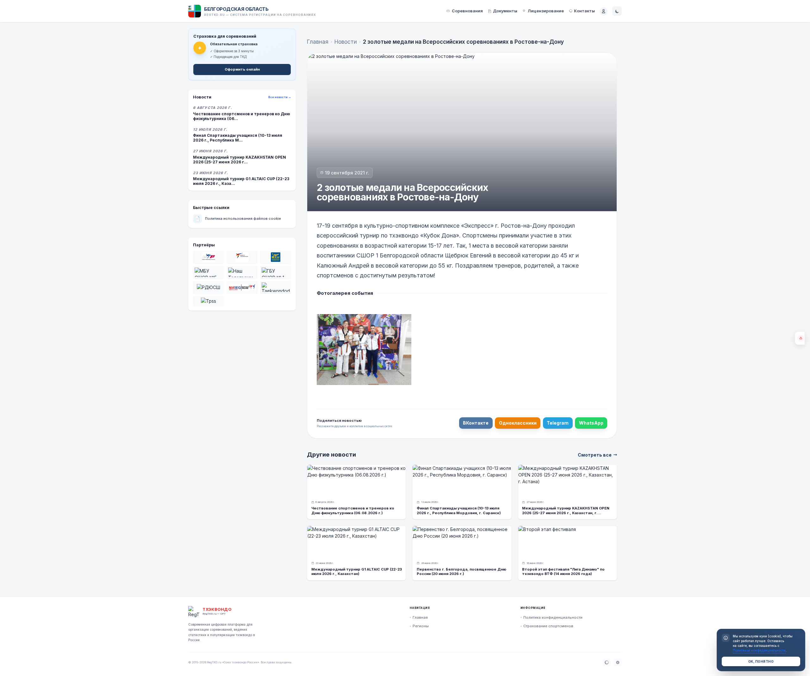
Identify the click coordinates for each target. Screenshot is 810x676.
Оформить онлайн (242, 69)
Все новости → (279, 97)
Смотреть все (595, 455)
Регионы (421, 626)
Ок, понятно (761, 661)
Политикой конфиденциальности (759, 650)
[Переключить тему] (617, 11)
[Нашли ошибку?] (800, 338)
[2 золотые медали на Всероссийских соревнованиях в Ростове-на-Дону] (364, 349)
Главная (317, 42)
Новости (345, 42)
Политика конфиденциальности (553, 617)
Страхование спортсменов (548, 626)
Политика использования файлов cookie (237, 219)
